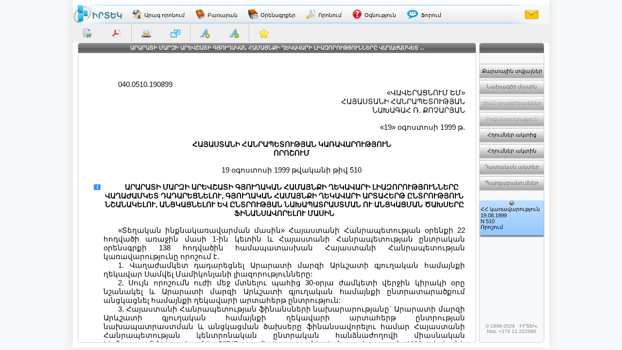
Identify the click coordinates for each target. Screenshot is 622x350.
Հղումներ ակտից (511, 135)
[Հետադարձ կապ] (531, 14)
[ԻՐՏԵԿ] (97, 14)
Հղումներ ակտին (511, 151)
